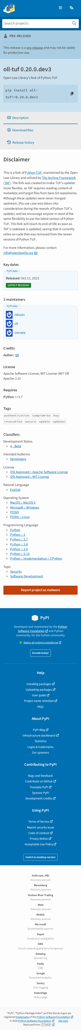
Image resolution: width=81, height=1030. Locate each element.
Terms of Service (38, 821)
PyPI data (12, 271)
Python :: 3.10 (20, 553)
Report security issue (40, 827)
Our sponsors (40, 752)
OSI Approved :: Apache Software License (39, 471)
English (15, 489)
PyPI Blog (39, 730)
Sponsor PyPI (40, 793)
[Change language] (72, 8)
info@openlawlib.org (18, 252)
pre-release (35, 47)
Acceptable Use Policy (39, 844)
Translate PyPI (39, 787)
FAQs (40, 707)
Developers (18, 458)
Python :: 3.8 (19, 544)
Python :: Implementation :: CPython (36, 558)
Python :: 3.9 (19, 549)
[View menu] (60, 8)
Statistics (41, 741)
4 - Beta (15, 446)
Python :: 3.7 (19, 539)
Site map (63, 1021)
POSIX (14, 512)
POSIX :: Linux (20, 516)
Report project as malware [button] (40, 589)
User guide (39, 695)
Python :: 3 (17, 534)
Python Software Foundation (42, 629)
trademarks (22, 1017)
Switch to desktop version (40, 857)
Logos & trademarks (40, 747)
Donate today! (40, 653)
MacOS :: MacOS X (23, 502)
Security (16, 571)
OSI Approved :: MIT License (29, 476)
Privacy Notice (39, 838)
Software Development (26, 576)
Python (15, 529)
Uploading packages (39, 689)
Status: (40, 643)
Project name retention (39, 701)
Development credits (38, 798)
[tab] (40, 118)
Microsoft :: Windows (24, 507)
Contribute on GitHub (39, 781)
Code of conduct (38, 833)
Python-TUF (33, 172)
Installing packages (39, 684)
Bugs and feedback (40, 776)
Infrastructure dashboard (38, 735)
